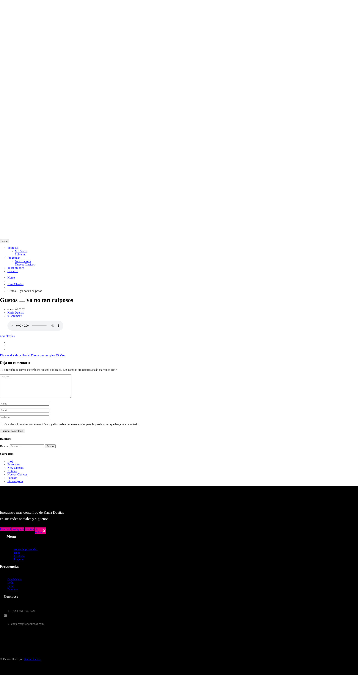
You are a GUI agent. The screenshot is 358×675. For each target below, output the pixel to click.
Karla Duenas (15, 312)
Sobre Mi (12, 247)
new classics (7, 336)
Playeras (19, 559)
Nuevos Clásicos (17, 474)
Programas (13, 257)
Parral (10, 586)
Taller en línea (15, 267)
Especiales (13, 464)
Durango (12, 589)
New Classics (23, 261)
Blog (10, 461)
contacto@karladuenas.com (27, 623)
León (10, 582)
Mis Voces (21, 251)
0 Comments (14, 315)
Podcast (12, 477)
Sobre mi (20, 254)
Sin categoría (15, 481)
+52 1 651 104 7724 (23, 610)
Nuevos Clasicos (25, 264)
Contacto (12, 271)
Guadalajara (14, 579)
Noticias (12, 471)
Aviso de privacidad (25, 549)
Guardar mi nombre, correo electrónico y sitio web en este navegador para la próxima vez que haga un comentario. (71, 424)
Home (11, 277)
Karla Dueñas (32, 659)
